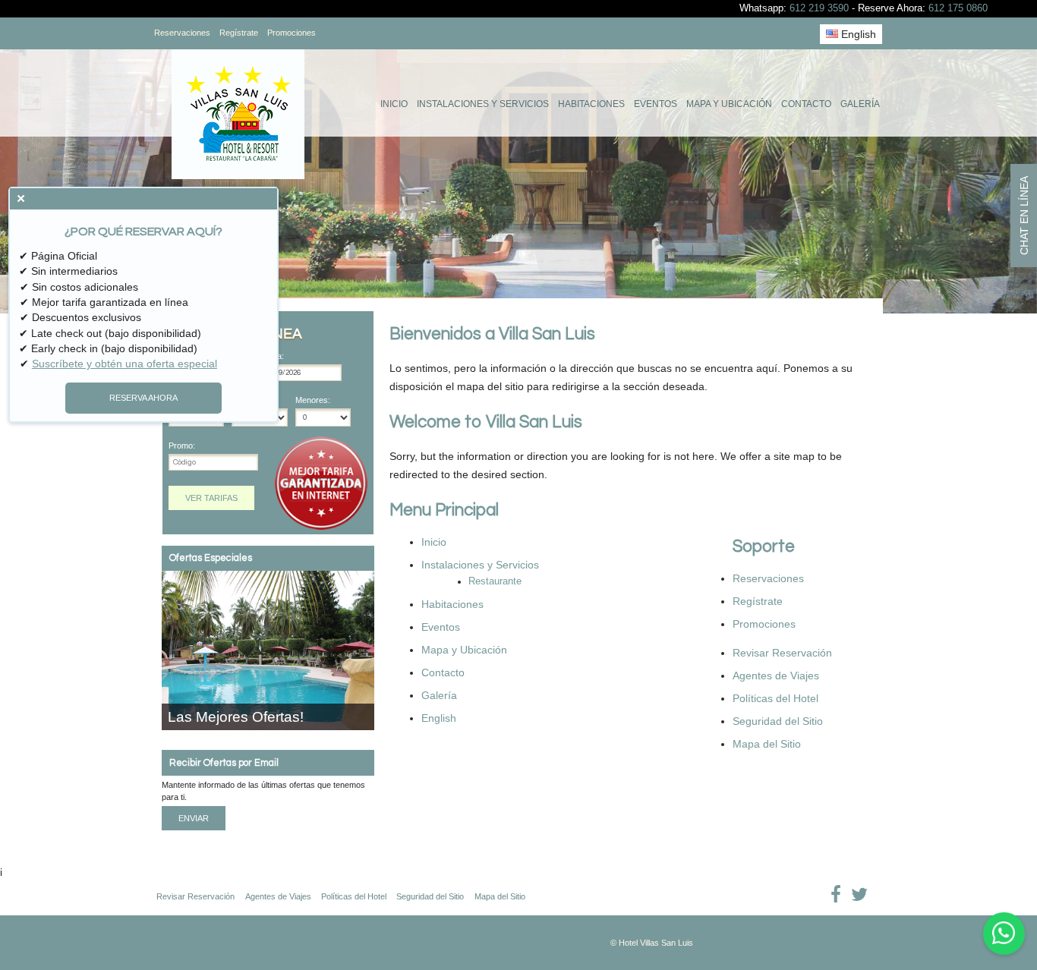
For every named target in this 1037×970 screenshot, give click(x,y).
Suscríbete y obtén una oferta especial (124, 363)
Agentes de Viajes (776, 675)
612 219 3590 (819, 8)
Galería (860, 104)
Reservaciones (182, 32)
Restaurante (495, 581)
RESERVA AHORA (143, 397)
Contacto (806, 104)
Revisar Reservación (782, 653)
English (857, 34)
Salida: (272, 356)
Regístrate (238, 32)
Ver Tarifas (211, 497)
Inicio (394, 104)
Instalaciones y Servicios (483, 104)
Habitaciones (591, 104)
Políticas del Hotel (775, 698)
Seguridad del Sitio (778, 721)
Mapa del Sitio (767, 744)
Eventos (655, 104)
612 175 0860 (958, 8)
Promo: (182, 446)
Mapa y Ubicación (729, 104)
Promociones (291, 32)
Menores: (312, 400)
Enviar (193, 818)
